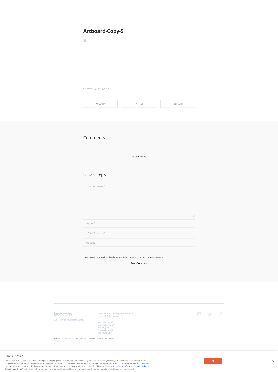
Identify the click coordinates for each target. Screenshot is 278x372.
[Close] (273, 361)
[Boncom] (139, 6)
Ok (213, 361)
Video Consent (11, 369)
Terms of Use (81, 338)
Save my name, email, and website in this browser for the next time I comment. (123, 257)
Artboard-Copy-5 (103, 31)
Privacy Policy (92, 338)
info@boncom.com (114, 316)
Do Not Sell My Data (106, 338)
